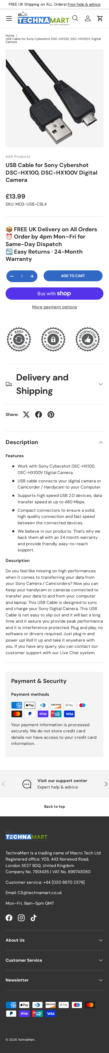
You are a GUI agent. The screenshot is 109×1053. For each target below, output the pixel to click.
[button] (100, 18)
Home (10, 35)
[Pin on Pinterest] (51, 414)
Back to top (54, 806)
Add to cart (73, 275)
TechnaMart (26, 1040)
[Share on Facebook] (38, 414)
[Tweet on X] (26, 414)
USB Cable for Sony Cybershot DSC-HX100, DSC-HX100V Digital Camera (53, 40)
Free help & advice (84, 4)
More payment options (54, 307)
